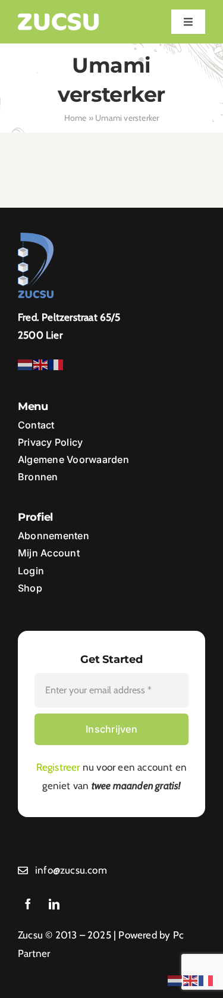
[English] (41, 364)
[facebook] (28, 904)
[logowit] (58, 18)
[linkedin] (54, 904)
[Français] (56, 364)
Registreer (58, 767)
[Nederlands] (25, 364)
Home (75, 117)
